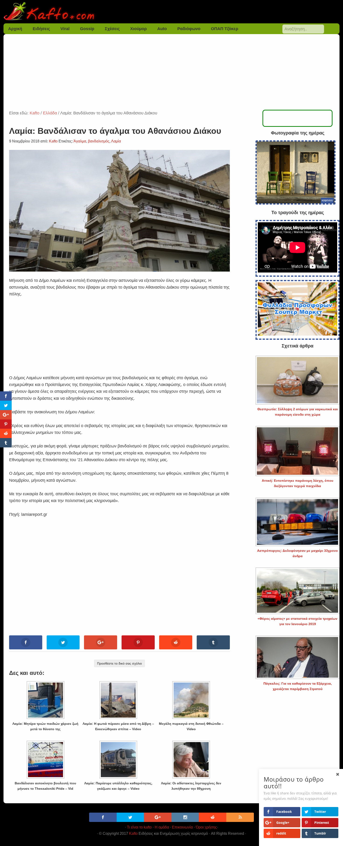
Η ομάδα (162, 827)
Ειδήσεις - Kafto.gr (172, 11)
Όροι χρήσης (206, 827)
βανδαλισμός (98, 141)
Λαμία (116, 141)
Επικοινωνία (182, 827)
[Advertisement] (172, 74)
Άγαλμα (80, 141)
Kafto (133, 833)
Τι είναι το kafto (139, 827)
